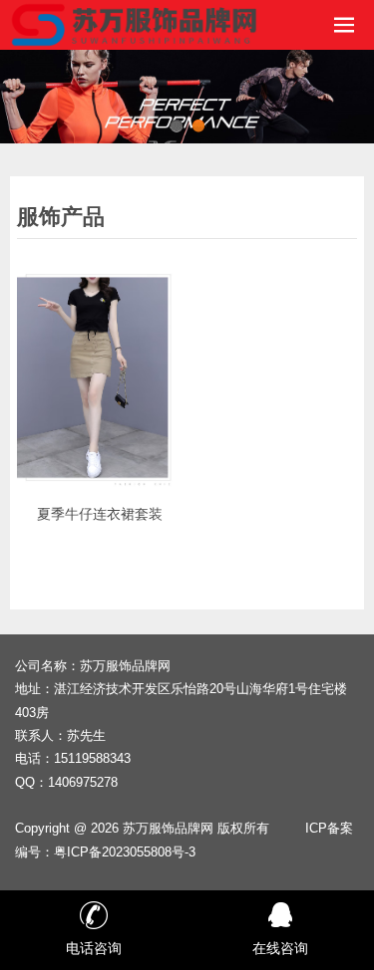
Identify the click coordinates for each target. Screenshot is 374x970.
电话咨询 (94, 948)
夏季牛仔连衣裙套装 (100, 514)
